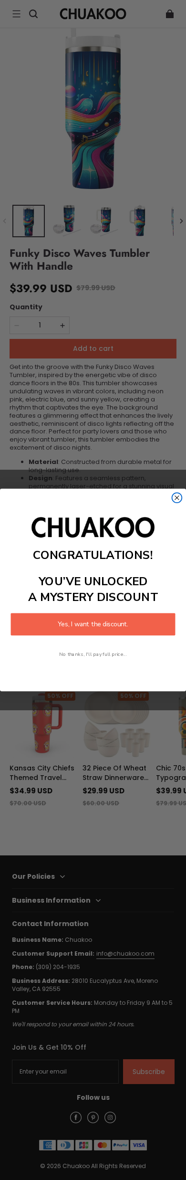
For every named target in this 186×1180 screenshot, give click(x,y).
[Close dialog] (177, 498)
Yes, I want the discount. (93, 624)
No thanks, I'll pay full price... (92, 654)
